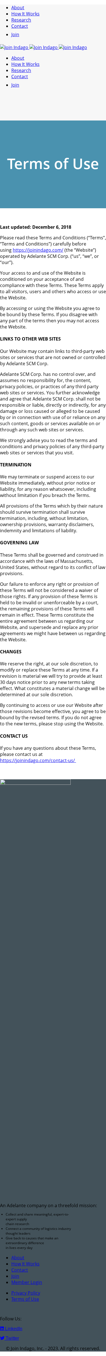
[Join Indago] (43, 47)
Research (21, 20)
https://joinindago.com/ (38, 250)
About (17, 7)
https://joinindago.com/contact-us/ (38, 760)
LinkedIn (13, 1328)
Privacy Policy (25, 1293)
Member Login (26, 1282)
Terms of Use (25, 1299)
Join (15, 34)
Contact (19, 26)
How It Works (25, 14)
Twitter (12, 1338)
